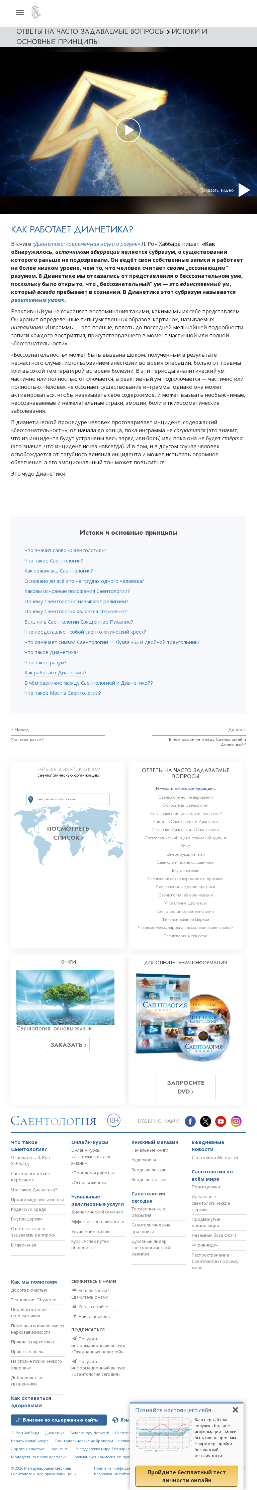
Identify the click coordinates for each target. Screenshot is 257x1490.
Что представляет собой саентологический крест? (85, 631)
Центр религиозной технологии (185, 911)
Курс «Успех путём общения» (90, 1244)
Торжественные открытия (148, 1212)
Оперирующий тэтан (186, 854)
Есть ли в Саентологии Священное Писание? (78, 621)
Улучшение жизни (90, 1231)
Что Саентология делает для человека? (186, 813)
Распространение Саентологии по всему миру (215, 1261)
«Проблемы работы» (93, 1173)
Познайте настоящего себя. (174, 1410)
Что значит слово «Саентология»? (65, 550)
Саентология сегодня (148, 1197)
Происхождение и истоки (37, 1199)
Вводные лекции (149, 1170)
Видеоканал (23, 1245)
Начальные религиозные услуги (97, 1200)
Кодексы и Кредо (29, 1209)
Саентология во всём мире (212, 1175)
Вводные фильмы (150, 1179)
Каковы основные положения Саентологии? (77, 591)
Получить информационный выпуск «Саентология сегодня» (98, 1367)
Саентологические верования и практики (186, 878)
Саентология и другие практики (185, 886)
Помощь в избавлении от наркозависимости (37, 1329)
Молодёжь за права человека (39, 1456)
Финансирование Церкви (185, 919)
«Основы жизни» (88, 1182)
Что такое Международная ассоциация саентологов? (186, 927)
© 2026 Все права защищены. (44, 1471)
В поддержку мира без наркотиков (108, 1448)
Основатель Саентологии (185, 805)
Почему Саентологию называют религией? (76, 601)
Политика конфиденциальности (123, 1468)
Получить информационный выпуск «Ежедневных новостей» (98, 1345)
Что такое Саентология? (53, 560)
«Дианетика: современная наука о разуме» (86, 243)
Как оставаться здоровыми (31, 1402)
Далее (235, 729)
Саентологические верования (186, 797)
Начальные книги (150, 1150)
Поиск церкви (206, 1187)
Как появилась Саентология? (58, 570)
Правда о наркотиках (33, 1342)
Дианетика (55, 1432)
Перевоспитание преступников (29, 1312)
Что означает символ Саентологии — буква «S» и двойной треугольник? (112, 642)
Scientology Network (90, 1432)
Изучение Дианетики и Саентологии (185, 829)
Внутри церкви (185, 870)
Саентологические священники (186, 862)
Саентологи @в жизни (215, 1157)
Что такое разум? (45, 662)
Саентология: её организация (186, 895)
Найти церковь (94, 1316)
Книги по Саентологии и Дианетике (185, 821)
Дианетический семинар (97, 1212)
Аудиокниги (144, 1160)
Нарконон (60, 1448)
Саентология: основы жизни (54, 1028)
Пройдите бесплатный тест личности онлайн (187, 1476)
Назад (22, 729)
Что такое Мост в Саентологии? (62, 692)
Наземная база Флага (214, 1235)
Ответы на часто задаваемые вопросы (34, 1231)
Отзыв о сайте (93, 1307)
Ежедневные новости (208, 1146)
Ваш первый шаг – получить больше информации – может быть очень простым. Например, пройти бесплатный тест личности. (216, 1438)
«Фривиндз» (205, 1245)
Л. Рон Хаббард (25, 1432)
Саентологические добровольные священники (99, 1440)
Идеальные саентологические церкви (211, 1202)
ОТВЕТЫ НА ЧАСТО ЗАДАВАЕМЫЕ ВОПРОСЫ (186, 773)
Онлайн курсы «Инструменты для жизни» (90, 1156)
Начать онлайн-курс (30, 1440)
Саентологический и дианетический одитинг (185, 838)
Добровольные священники (27, 1380)
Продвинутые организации (206, 1222)
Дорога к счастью (29, 1290)
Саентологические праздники (151, 1228)
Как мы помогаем (34, 1282)
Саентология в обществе (185, 936)
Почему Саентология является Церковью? (75, 611)
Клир (185, 846)
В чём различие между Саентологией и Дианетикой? (88, 682)
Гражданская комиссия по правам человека (114, 1456)
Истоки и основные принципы (186, 789)
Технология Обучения (34, 1300)
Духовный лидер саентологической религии (151, 1247)
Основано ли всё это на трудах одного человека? (84, 580)
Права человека (28, 1351)
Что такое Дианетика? (51, 652)
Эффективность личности (97, 1221)
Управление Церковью (185, 903)
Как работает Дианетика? (55, 672)
